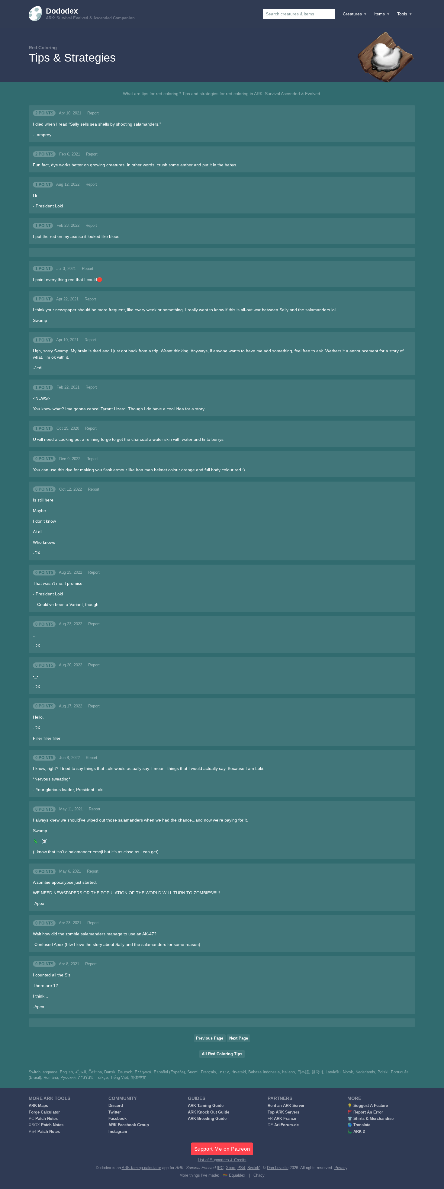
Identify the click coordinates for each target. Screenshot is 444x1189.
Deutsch (125, 1072)
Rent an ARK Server (286, 1106)
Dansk (109, 1072)
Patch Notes (46, 1119)
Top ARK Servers (283, 1112)
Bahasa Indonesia (264, 1072)
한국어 (317, 1072)
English (66, 1072)
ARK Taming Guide (206, 1106)
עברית (223, 1072)
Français (208, 1072)
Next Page (238, 1038)
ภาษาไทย (85, 1077)
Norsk (348, 1072)
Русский (68, 1077)
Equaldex (237, 1175)
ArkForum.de (286, 1125)
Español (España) (169, 1072)
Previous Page (209, 1038)
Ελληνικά (143, 1072)
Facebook (117, 1119)
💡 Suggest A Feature (367, 1106)
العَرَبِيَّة (80, 1072)
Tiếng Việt (119, 1077)
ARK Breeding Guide (207, 1119)
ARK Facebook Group (128, 1125)
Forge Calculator (44, 1112)
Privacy (340, 1168)
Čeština (95, 1072)
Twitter (114, 1112)
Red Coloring (43, 47)
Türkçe (102, 1077)
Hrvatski (238, 1072)
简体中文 (138, 1077)
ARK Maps (38, 1106)
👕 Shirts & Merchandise (370, 1119)
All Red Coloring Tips (222, 1054)
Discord (115, 1106)
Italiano (288, 1072)
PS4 (241, 1168)
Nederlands (365, 1072)
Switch (253, 1168)
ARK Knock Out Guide (208, 1112)
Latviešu (333, 1072)
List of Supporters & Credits (222, 1160)
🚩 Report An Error (365, 1112)
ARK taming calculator (141, 1168)
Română (50, 1077)
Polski (383, 1072)
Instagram (117, 1132)
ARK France (285, 1119)
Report (93, 113)
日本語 (303, 1072)
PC (221, 1168)
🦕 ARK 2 (356, 1132)
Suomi (192, 1072)
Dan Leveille (277, 1168)
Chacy (259, 1175)
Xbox (230, 1168)
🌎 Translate (358, 1125)
